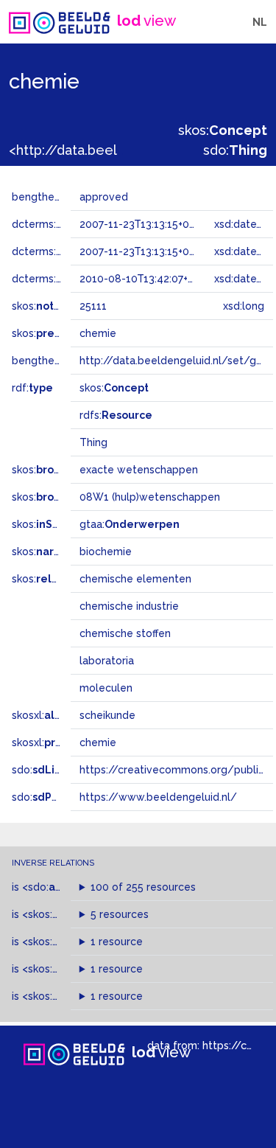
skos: (222, 130)
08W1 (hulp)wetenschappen (149, 497)
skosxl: (51, 715)
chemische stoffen (125, 633)
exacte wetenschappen (138, 470)
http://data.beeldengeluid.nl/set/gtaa (175, 360)
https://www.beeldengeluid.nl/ (158, 797)
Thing (93, 442)
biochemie (105, 551)
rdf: (32, 388)
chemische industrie (129, 606)
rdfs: (115, 415)
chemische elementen (135, 579)
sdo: (235, 150)
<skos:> (60, 914)
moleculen (105, 688)
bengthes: (53, 197)
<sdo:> (53, 887)
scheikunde (107, 715)
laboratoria (106, 661)
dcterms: (58, 279)
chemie (97, 742)
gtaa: (129, 524)
